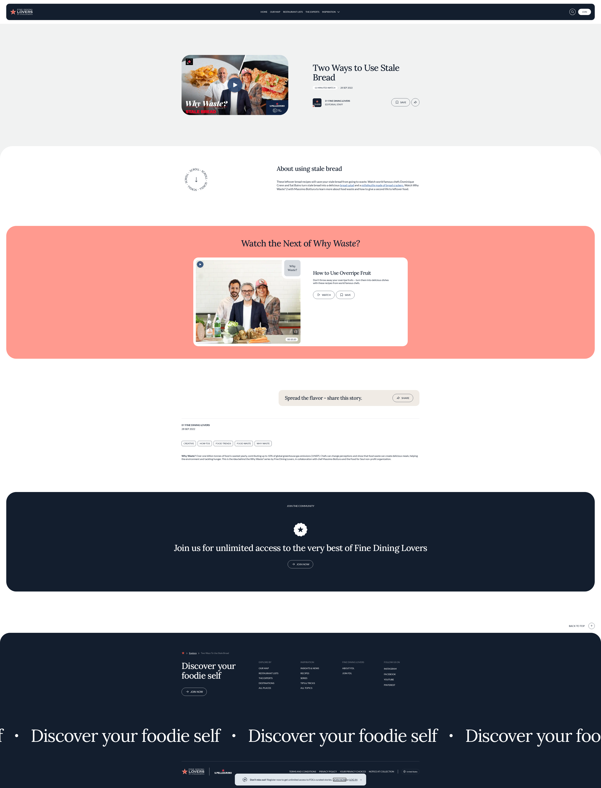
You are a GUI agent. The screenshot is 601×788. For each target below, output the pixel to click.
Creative (189, 443)
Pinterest (389, 685)
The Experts (312, 11)
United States (412, 771)
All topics (306, 688)
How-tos (205, 443)
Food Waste (244, 443)
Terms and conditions (302, 771)
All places (265, 688)
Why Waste (263, 443)
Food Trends (223, 443)
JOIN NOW (339, 779)
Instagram (390, 669)
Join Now (303, 564)
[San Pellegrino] (223, 773)
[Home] (21, 10)
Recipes (304, 673)
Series (303, 678)
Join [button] (584, 11)
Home (264, 11)
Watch (326, 294)
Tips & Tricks (307, 683)
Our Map (275, 11)
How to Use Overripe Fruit (342, 273)
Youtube (389, 679)
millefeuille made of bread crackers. (382, 185)
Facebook (390, 674)
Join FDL (347, 673)
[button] (572, 12)
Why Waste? (292, 268)
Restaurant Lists (293, 11)
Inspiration (329, 11)
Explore (193, 653)
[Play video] (235, 85)
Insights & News (309, 668)
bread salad (347, 185)
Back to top (577, 625)
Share (405, 397)
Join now (196, 692)
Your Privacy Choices (353, 771)
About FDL (348, 668)
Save (403, 102)
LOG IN (353, 779)
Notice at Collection (381, 771)
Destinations (266, 683)
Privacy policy (328, 771)
